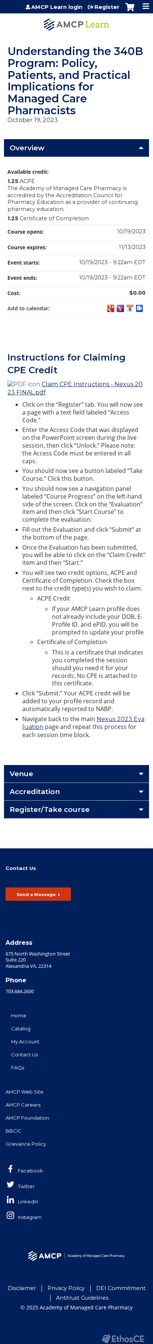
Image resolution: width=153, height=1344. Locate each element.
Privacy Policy (66, 1288)
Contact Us (24, 1054)
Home (18, 1015)
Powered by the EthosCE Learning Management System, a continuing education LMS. (123, 1338)
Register (107, 7)
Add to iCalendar (130, 308)
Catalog (20, 1028)
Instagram (30, 1217)
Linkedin (28, 1201)
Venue (21, 773)
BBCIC (14, 1131)
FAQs (17, 1068)
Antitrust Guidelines (82, 1298)
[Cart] (129, 11)
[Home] (76, 22)
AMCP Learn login (56, 7)
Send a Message (36, 894)
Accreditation (35, 791)
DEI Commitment (121, 1288)
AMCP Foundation (27, 1118)
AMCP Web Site (24, 1092)
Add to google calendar (110, 308)
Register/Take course (49, 809)
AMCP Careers (23, 1105)
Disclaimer (22, 1288)
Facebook (30, 1171)
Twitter (26, 1186)
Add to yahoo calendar (120, 308)
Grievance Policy (26, 1144)
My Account (25, 1041)
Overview (27, 147)
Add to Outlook (139, 308)
